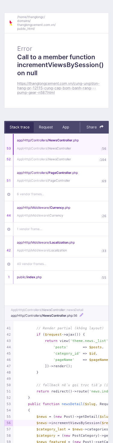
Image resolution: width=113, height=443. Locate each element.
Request (46, 127)
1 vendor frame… (29, 229)
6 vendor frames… (30, 194)
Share (92, 127)
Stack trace (20, 127)
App (65, 127)
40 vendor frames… (31, 264)
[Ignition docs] (13, 23)
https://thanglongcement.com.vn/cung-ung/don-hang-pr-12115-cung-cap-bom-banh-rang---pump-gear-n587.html (58, 88)
